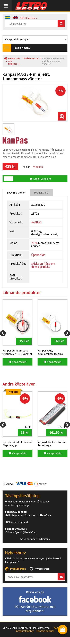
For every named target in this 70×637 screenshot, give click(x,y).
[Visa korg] (62, 630)
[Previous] (3, 333)
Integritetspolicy (25, 631)
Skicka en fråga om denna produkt (43, 265)
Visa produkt (19, 361)
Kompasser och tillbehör (14, 61)
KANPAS (36, 222)
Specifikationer (16, 192)
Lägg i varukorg (41, 178)
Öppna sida (38, 255)
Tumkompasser (30, 58)
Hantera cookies (45, 631)
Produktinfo (41, 192)
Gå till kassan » (28, 18)
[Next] (67, 333)
